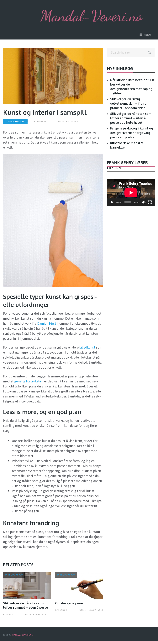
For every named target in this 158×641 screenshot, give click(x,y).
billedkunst (87, 347)
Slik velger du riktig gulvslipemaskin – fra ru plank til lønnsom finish (128, 103)
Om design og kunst (70, 603)
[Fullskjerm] (150, 202)
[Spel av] (112, 202)
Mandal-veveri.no (22, 635)
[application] (131, 192)
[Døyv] (144, 202)
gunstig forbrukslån (28, 381)
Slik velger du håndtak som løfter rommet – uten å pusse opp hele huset (25, 607)
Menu (147, 34)
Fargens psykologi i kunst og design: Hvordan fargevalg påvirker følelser (131, 132)
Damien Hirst (46, 323)
